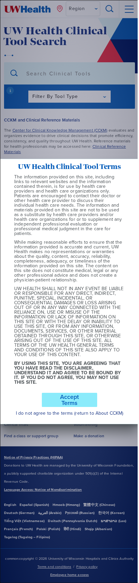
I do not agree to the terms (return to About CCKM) (69, 413)
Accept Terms (69, 400)
